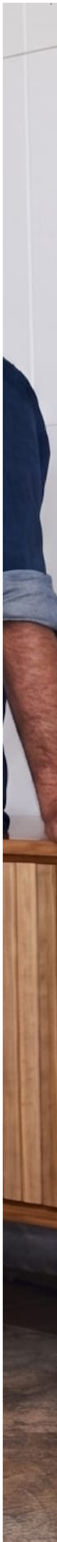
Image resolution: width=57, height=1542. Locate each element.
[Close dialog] (51, 4)
